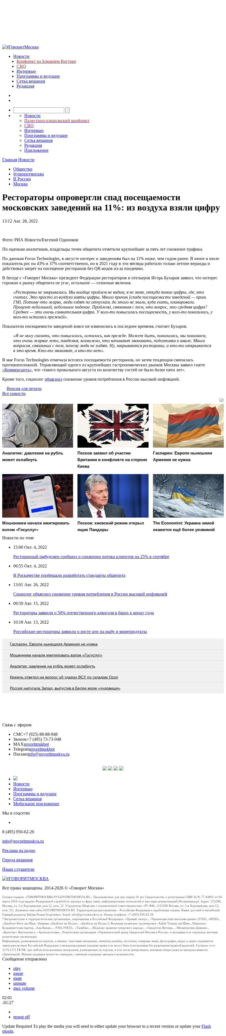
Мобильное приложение (36, 803)
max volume (24, 988)
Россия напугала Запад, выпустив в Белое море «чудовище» (65, 688)
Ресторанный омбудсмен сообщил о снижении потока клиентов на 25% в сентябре (91, 556)
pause (18, 973)
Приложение (36, 150)
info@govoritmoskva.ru (48, 754)
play (17, 968)
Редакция (25, 86)
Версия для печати (24, 388)
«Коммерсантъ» (17, 369)
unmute (19, 983)
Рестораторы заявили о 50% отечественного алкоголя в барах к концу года (83, 612)
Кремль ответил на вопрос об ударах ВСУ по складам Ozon (64, 677)
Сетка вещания (31, 81)
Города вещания (17, 860)
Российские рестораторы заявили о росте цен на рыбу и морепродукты (80, 631)
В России (22, 179)
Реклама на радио (18, 850)
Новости (21, 56)
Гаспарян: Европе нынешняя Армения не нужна (54, 644)
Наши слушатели (18, 869)
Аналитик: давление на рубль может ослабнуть (52, 666)
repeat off (21, 1017)
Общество (22, 169)
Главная (9, 159)
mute (17, 978)
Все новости (14, 393)
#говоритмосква (28, 174)
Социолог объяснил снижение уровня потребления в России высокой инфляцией (90, 594)
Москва (20, 184)
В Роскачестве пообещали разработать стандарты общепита (69, 575)
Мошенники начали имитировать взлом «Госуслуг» (56, 655)
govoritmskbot (36, 744)
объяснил (53, 379)
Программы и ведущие (38, 76)
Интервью (26, 71)
